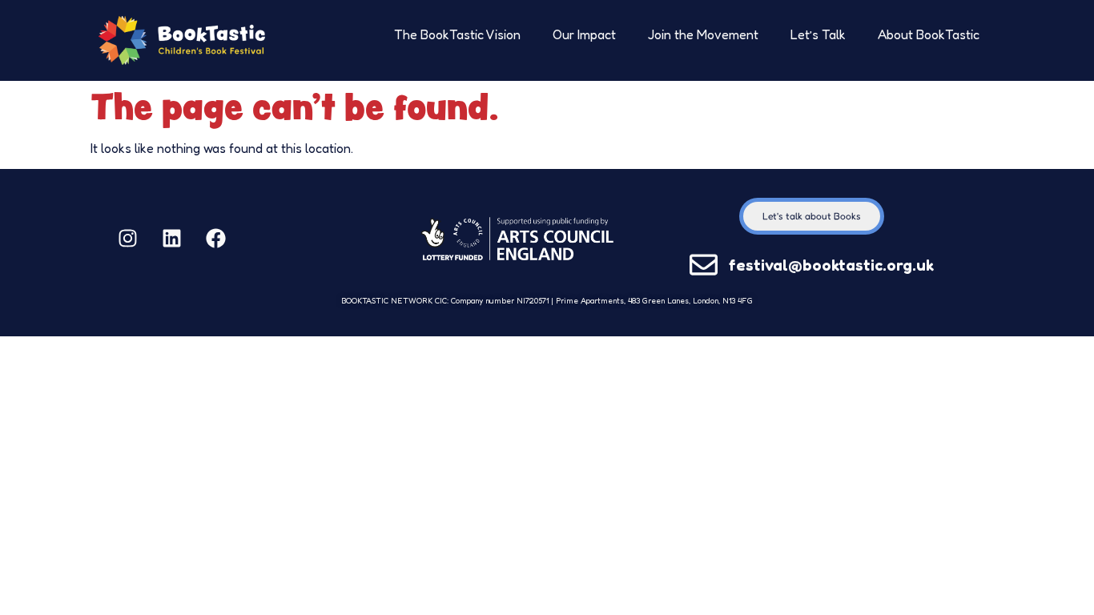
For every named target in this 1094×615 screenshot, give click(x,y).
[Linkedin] (171, 239)
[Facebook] (215, 239)
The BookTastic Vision (457, 34)
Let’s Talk (818, 34)
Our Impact (584, 34)
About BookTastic (928, 34)
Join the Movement (703, 34)
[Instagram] (127, 239)
